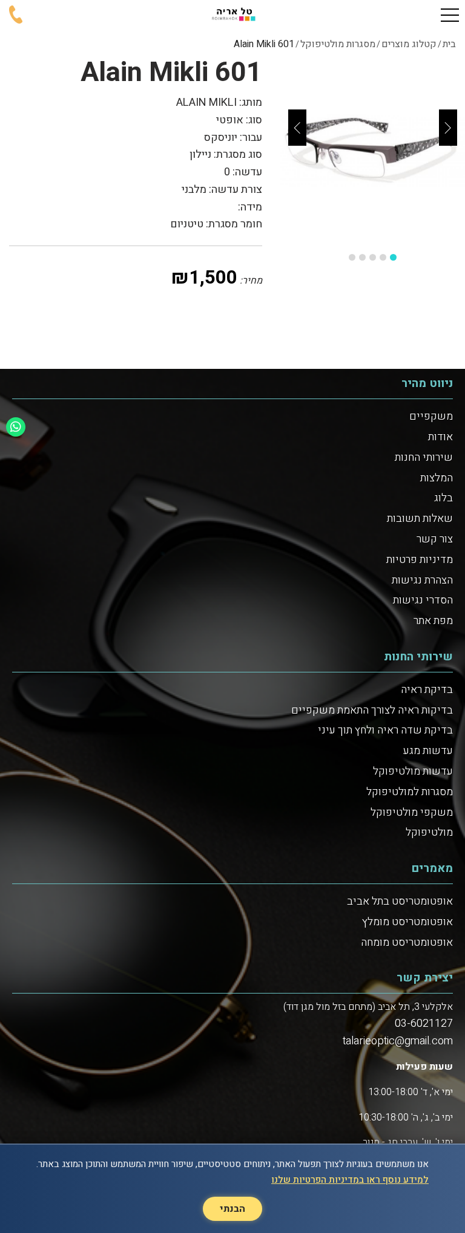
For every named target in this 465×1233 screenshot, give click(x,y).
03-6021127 (424, 1023)
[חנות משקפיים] (232, 15)
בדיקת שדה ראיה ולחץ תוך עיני (385, 730)
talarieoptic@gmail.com (398, 1041)
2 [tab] (383, 257)
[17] (372, 150)
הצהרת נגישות (422, 580)
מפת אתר (433, 621)
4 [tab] (362, 257)
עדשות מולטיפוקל (413, 771)
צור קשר (435, 539)
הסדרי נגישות (423, 600)
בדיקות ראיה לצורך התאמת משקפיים (372, 710)
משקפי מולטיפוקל (412, 812)
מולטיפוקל (429, 832)
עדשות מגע (428, 751)
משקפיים (431, 416)
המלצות (436, 478)
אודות (440, 437)
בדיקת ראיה (427, 690)
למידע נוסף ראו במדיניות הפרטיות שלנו (350, 1179)
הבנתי (232, 1209)
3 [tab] (372, 257)
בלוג (443, 498)
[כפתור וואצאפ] (15, 427)
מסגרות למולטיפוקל (409, 792)
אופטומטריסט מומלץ (407, 922)
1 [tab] (393, 257)
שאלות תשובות (420, 518)
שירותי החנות (424, 457)
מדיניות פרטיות (419, 559)
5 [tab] (352, 257)
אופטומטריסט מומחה (407, 942)
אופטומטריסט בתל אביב (400, 901)
